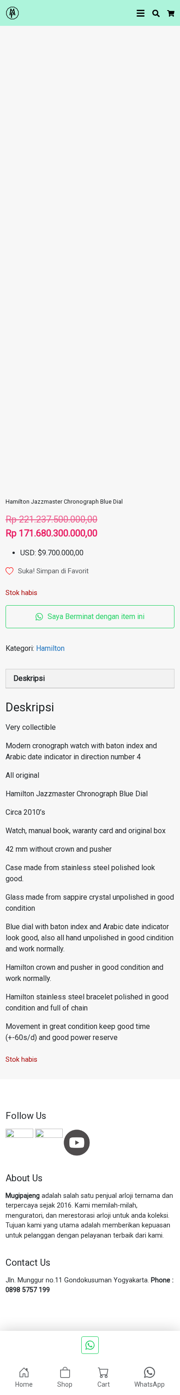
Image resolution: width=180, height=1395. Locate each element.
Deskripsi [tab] (29, 678)
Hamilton (50, 648)
